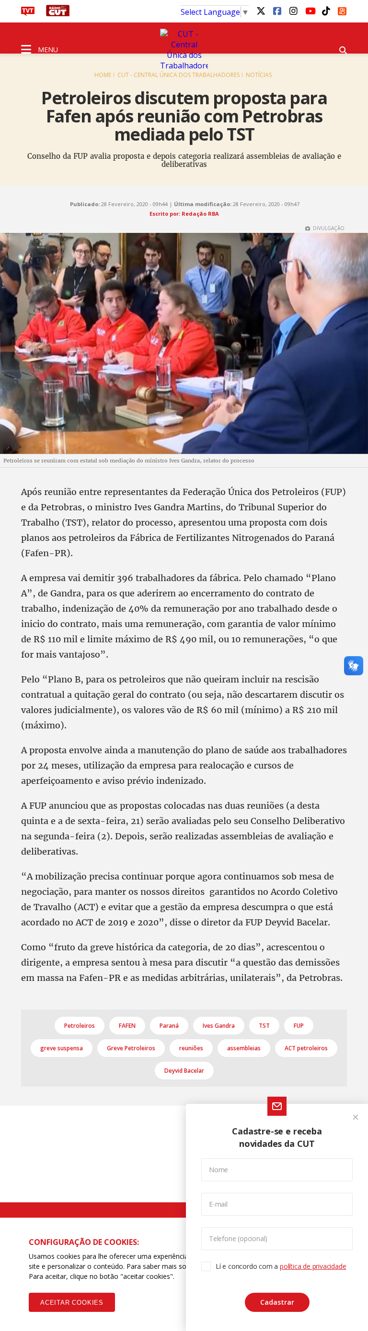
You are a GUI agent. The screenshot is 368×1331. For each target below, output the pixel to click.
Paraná (169, 1026)
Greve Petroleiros (131, 1048)
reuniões (191, 1048)
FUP (299, 1026)
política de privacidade (313, 1266)
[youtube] (309, 10)
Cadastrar (277, 1302)
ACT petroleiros (306, 1048)
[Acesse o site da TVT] (27, 13)
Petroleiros (79, 1026)
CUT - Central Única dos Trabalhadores (178, 75)
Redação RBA (200, 213)
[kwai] (342, 9)
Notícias (259, 75)
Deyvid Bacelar (184, 1071)
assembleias (244, 1048)
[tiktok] (326, 10)
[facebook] (277, 10)
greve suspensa (61, 1048)
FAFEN (127, 1026)
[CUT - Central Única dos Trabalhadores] (184, 50)
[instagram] (293, 10)
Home (102, 75)
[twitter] (260, 10)
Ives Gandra (219, 1026)
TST (264, 1026)
